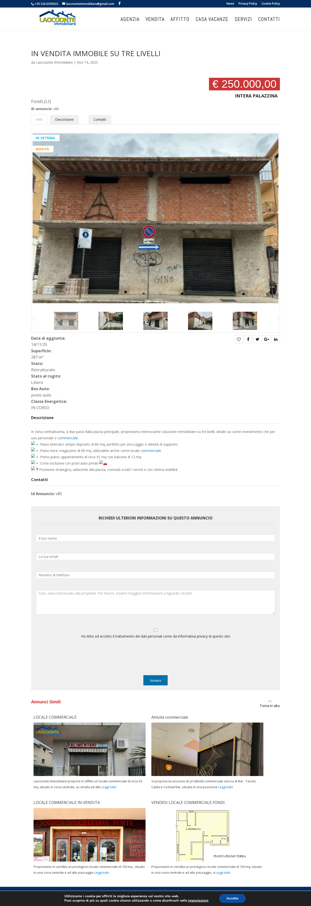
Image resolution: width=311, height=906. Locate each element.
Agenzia (130, 19)
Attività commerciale (169, 717)
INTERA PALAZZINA (256, 96)
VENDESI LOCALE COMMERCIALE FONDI (188, 802)
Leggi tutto (109, 787)
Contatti (269, 19)
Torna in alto (270, 705)
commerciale (68, 438)
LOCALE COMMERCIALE (55, 717)
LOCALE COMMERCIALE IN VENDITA (67, 802)
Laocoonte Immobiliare (54, 62)
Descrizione (64, 119)
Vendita (155, 19)
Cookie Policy (270, 4)
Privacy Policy (248, 4)
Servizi (243, 19)
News (230, 4)
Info (39, 119)
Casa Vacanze (212, 19)
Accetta (232, 898)
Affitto (180, 19)
